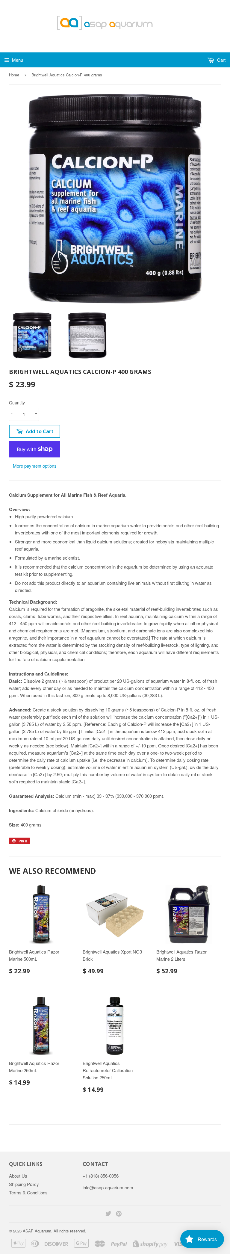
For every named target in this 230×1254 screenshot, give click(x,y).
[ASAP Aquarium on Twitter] (108, 1214)
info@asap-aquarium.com (108, 1187)
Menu (17, 60)
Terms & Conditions (28, 1192)
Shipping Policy (24, 1184)
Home (14, 75)
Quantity (17, 403)
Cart (221, 60)
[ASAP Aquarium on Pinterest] (119, 1214)
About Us (18, 1176)
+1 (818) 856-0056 (101, 1176)
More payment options (35, 466)
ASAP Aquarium (37, 1231)
